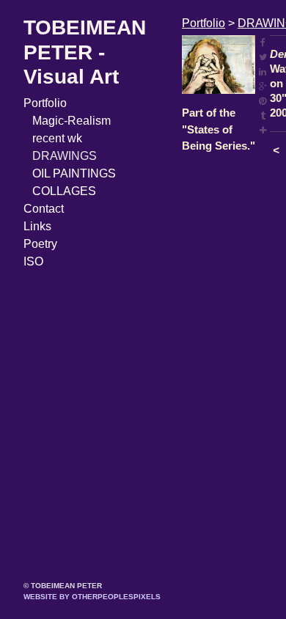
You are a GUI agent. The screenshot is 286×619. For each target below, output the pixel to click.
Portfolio (45, 103)
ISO (33, 261)
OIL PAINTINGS (74, 173)
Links (37, 226)
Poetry (40, 244)
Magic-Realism (71, 120)
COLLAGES (64, 191)
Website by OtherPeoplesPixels (92, 597)
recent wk (57, 138)
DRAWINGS (64, 156)
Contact (43, 208)
